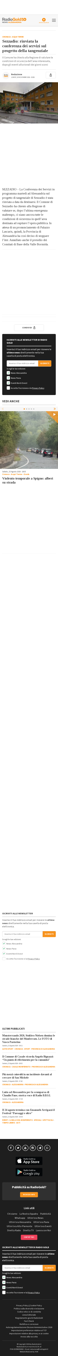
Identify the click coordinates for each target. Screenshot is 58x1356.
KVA (36, 1352)
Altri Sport (7, 1049)
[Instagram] (33, 1148)
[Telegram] (40, 1148)
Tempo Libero (8, 1123)
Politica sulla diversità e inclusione (29, 1308)
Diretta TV (28, 1230)
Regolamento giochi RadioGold (29, 1318)
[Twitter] (18, 1148)
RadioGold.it (36, 1344)
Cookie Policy (36, 1305)
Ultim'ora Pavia (41, 1222)
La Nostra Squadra (28, 1213)
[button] (55, 409)
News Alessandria (18, 373)
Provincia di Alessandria (43, 1049)
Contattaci (29, 1237)
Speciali (37, 1120)
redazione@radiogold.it (39, 1349)
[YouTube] (25, 1148)
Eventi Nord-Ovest (18, 383)
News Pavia (15, 378)
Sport (27, 1049)
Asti (18, 1123)
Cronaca (6, 36)
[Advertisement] (29, 155)
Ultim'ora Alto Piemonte (19, 1226)
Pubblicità (45, 1213)
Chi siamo (12, 1213)
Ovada (26, 474)
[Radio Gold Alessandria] (14, 20)
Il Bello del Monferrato (21, 1120)
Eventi (5, 1120)
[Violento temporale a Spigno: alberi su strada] (29, 440)
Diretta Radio (14, 1230)
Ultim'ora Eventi (43, 1226)
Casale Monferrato (21, 1066)
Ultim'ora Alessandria (20, 1222)
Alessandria (17, 1084)
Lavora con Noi (43, 1230)
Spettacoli (48, 1120)
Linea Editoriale (29, 1314)
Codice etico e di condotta (29, 1311)
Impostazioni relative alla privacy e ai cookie (29, 1333)
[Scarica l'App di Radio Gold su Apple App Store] (29, 1161)
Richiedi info (29, 1194)
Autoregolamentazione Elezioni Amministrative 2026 (29, 1327)
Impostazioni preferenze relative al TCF (29, 1330)
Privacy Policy (38, 388)
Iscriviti (44, 363)
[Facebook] (11, 1148)
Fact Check (29, 1321)
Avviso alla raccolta (29, 1336)
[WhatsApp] (47, 1148)
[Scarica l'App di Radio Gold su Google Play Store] (29, 1172)
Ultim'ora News (35, 1218)
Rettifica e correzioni (29, 1324)
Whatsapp (20, 1218)
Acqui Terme (18, 36)
